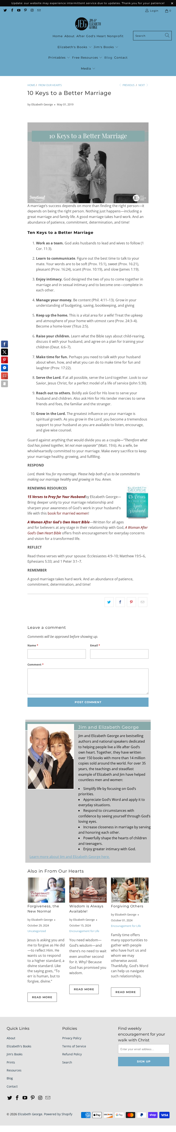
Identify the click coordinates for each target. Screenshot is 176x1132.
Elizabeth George (30, 1114)
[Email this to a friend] (142, 602)
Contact (121, 57)
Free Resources (85, 57)
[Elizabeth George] (88, 24)
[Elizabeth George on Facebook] (12, 10)
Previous (128, 85)
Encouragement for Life (84, 931)
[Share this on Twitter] (109, 602)
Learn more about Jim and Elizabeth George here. (70, 856)
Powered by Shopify (58, 1114)
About (69, 36)
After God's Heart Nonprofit (100, 36)
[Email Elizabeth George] (38, 10)
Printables (57, 57)
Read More (42, 997)
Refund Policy (72, 1054)
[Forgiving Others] (130, 890)
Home (58, 36)
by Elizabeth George (40, 104)
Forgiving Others (127, 906)
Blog (108, 57)
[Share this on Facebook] (120, 602)
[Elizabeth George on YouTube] (18, 10)
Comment (35, 664)
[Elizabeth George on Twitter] (5, 10)
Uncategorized (36, 931)
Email (95, 645)
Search (67, 1062)
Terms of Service (74, 1046)
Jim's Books (104, 47)
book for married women (68, 513)
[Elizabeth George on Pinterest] (25, 10)
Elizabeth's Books (73, 47)
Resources (14, 1070)
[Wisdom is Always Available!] (88, 890)
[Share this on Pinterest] (131, 602)
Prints (11, 1062)
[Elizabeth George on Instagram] (32, 10)
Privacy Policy (71, 1038)
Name (32, 645)
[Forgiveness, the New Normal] (46, 890)
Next (142, 85)
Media (86, 68)
